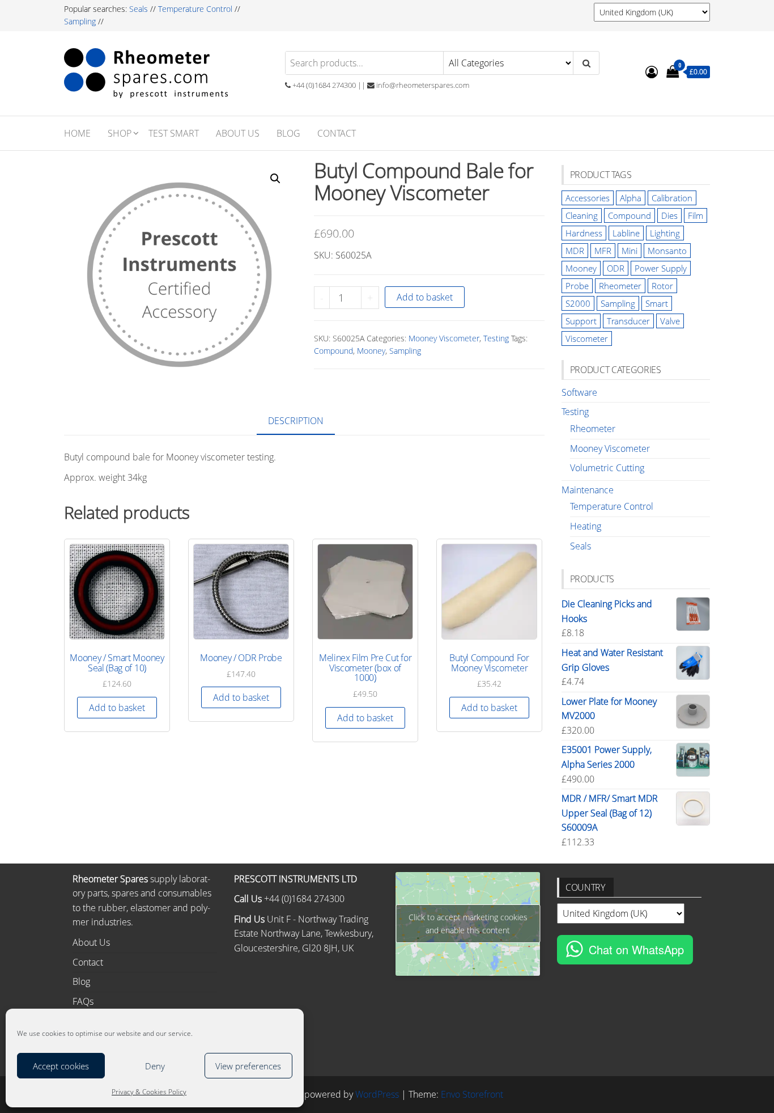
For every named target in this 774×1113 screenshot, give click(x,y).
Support (581, 321)
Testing (496, 338)
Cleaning (581, 215)
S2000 (577, 303)
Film (695, 215)
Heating (585, 526)
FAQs (83, 1001)
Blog (288, 133)
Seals (139, 8)
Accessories (587, 198)
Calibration (672, 198)
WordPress (377, 1094)
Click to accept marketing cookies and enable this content (468, 924)
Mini (629, 250)
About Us (238, 133)
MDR (574, 250)
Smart (656, 303)
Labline (626, 233)
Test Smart (173, 133)
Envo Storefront (472, 1094)
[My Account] (651, 71)
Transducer (628, 321)
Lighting (665, 233)
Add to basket (425, 297)
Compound (333, 350)
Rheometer (620, 285)
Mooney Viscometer (444, 338)
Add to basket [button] (117, 707)
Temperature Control (195, 8)
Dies (669, 215)
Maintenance (588, 490)
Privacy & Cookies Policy (149, 1092)
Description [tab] (296, 420)
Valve (670, 321)
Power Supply (661, 268)
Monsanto (667, 250)
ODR (615, 268)
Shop (119, 133)
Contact (336, 133)
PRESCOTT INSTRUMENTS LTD (295, 879)
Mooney (371, 350)
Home (77, 133)
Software (579, 392)
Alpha (630, 198)
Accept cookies (61, 1066)
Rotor (662, 285)
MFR (602, 250)
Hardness (583, 233)
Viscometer (586, 338)
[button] (275, 178)
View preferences (248, 1066)
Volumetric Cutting (607, 468)
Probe (577, 285)
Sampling (80, 21)
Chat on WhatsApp (636, 949)
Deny (155, 1066)
